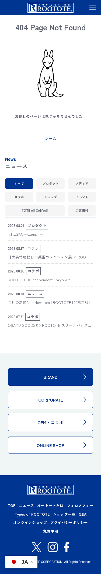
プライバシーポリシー (69, 522)
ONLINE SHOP (50, 445)
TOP (12, 505)
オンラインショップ (30, 522)
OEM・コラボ (50, 422)
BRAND (50, 377)
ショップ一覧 (64, 514)
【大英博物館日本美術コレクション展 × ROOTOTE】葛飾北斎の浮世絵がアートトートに (49, 259)
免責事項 (50, 531)
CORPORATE (50, 400)
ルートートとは (50, 505)
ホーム (50, 138)
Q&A (82, 514)
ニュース (26, 505)
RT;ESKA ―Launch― (25, 234)
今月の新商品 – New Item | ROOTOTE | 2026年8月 (49, 302)
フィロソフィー (80, 505)
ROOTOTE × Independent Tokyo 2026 (40, 279)
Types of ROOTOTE (32, 514)
